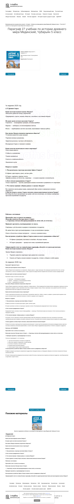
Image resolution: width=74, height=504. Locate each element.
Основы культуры (36, 14)
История (27, 14)
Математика (34, 11)
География (8, 11)
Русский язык (59, 11)
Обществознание (10, 16)
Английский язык (19, 14)
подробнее (47, 493)
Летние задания (31, 16)
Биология (56, 14)
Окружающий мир (48, 11)
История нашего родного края (46, 16)
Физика (19, 16)
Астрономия (9, 14)
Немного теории (47, 14)
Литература (16, 11)
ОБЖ (40, 11)
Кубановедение (25, 11)
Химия (24, 16)
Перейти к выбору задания (37, 410)
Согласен (37, 500)
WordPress (55, 497)
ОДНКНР (58, 16)
